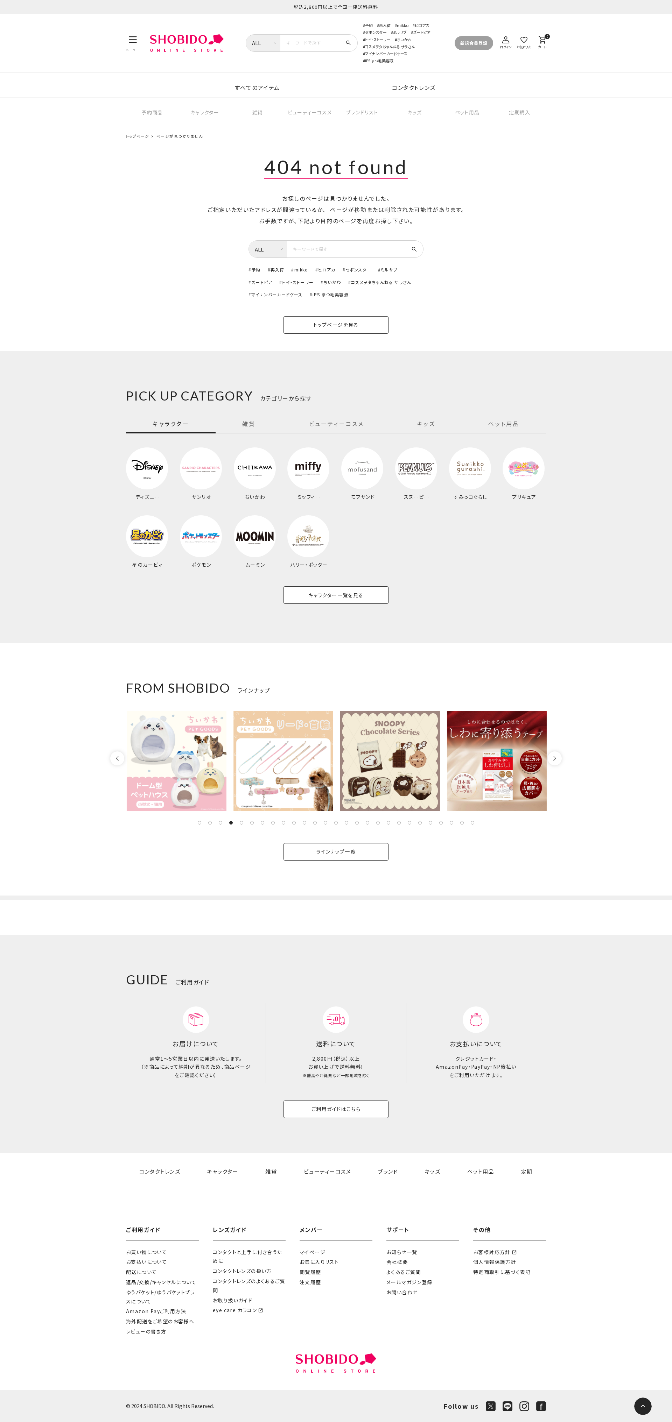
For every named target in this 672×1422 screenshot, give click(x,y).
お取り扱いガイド (232, 1300)
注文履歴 (310, 1282)
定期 (527, 1171)
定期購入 (520, 112)
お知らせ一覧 (401, 1251)
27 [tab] (472, 823)
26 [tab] (462, 823)
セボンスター (376, 32)
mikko (402, 25)
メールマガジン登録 (409, 1282)
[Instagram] (524, 1406)
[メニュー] (133, 43)
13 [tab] (325, 823)
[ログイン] (506, 41)
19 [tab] (388, 823)
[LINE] (507, 1406)
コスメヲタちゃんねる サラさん (390, 46)
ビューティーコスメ (310, 112)
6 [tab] (252, 823)
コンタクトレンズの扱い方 (242, 1270)
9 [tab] (283, 823)
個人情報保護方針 (494, 1261)
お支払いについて (146, 1261)
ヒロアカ (422, 25)
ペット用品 (467, 112)
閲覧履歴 (310, 1271)
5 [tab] (241, 823)
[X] (491, 1406)
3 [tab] (220, 823)
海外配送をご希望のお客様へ (160, 1321)
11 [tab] (304, 823)
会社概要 (397, 1261)
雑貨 (257, 112)
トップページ (137, 136)
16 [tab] (357, 823)
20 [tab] (399, 823)
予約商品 (152, 112)
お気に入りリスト (319, 1261)
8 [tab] (273, 823)
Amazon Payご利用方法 (156, 1311)
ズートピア (421, 32)
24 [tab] (441, 823)
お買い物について (146, 1251)
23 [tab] (430, 823)
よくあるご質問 (403, 1271)
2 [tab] (210, 823)
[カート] (542, 41)
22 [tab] (420, 823)
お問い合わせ (402, 1292)
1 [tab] (199, 823)
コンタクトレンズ (414, 87)
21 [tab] (409, 823)
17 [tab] (367, 823)
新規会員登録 (474, 43)
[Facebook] (541, 1406)
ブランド (388, 1171)
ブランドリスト (362, 112)
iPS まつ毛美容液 (379, 60)
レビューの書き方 (146, 1331)
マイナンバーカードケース (386, 53)
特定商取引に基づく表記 (502, 1271)
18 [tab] (378, 823)
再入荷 (385, 25)
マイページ (313, 1251)
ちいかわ (404, 39)
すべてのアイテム (257, 87)
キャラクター (204, 112)
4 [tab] (231, 823)
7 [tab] (262, 823)
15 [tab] (346, 823)
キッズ (414, 112)
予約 (369, 25)
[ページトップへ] (643, 1406)
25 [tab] (451, 823)
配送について (141, 1271)
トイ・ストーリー (378, 39)
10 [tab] (294, 823)
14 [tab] (336, 823)
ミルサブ (400, 32)
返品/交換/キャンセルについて (161, 1282)
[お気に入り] (524, 41)
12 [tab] (315, 823)
